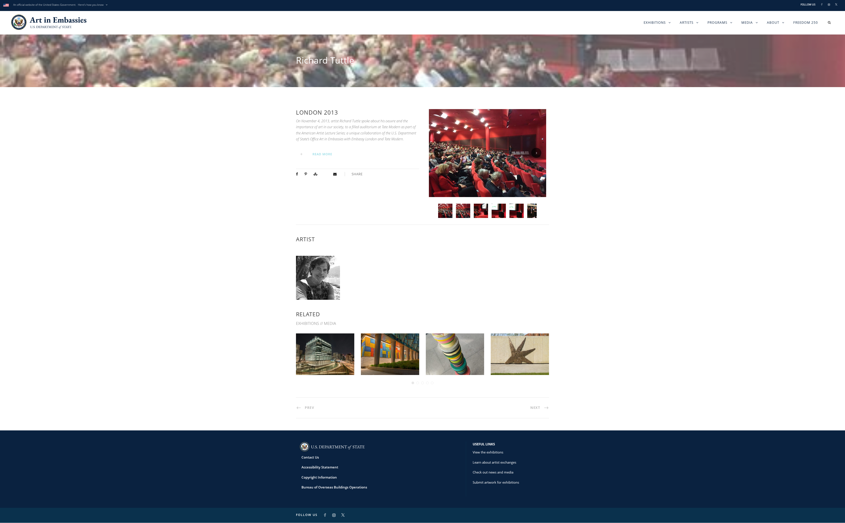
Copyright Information (319, 477)
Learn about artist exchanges (494, 462)
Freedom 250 (805, 22)
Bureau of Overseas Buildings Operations (334, 487)
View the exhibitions (488, 452)
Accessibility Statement (319, 467)
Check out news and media (493, 472)
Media (747, 22)
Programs (717, 22)
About (773, 22)
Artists (686, 22)
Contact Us (310, 457)
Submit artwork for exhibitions (496, 482)
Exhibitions (655, 22)
